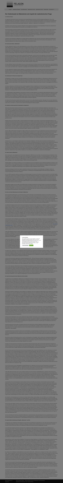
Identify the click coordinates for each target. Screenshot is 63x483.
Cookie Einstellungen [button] (25, 245)
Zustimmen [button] (31, 245)
